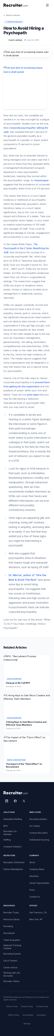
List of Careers (10, 960)
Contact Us (34, 896)
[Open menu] (47, 5)
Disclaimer (41, 1015)
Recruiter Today (11, 912)
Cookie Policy (42, 1006)
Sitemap (27, 1024)
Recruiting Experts (12, 953)
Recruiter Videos (11, 981)
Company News (36, 869)
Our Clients (34, 826)
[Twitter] (24, 801)
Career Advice (10, 967)
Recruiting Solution (38, 819)
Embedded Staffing (12, 819)
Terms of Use (12, 1006)
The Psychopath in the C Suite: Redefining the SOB (26, 248)
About (32, 862)
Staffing (7, 839)
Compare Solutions (12, 846)
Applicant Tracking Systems (12, 946)
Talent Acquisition (11, 940)
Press (32, 890)
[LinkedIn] (6, 801)
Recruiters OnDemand (13, 862)
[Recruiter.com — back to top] (15, 5)
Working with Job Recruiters (11, 974)
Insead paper (42, 180)
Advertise (33, 876)
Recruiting (8, 926)
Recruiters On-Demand (10, 832)
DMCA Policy (13, 1015)
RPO (5, 826)
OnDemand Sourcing (39, 839)
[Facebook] (15, 801)
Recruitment (9, 933)
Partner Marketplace (13, 869)
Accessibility (28, 1015)
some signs (32, 394)
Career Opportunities (39, 883)
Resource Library (11, 919)
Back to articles (13, 15)
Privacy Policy (27, 1006)
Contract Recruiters (38, 833)
